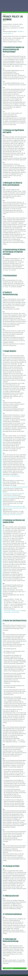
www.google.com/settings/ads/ (11, 612)
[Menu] (26, 4)
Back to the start (9, 968)
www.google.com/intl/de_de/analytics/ (12, 514)
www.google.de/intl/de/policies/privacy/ (12, 506)
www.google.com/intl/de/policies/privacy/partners (15, 487)
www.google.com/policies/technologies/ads (13, 493)
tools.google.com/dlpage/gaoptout (11, 476)
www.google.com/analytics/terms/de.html (16, 508)
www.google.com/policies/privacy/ (12, 610)
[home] (6, 6)
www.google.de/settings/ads (10, 496)
